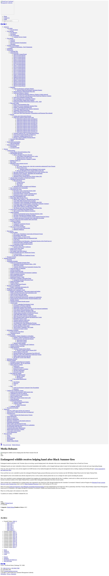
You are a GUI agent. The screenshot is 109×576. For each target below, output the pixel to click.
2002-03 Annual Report (19, 85)
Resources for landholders (13, 285)
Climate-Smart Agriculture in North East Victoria (22, 177)
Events (8, 436)
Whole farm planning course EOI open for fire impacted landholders (30, 308)
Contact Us (6, 18)
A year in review (17, 254)
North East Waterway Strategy (21, 93)
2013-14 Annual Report (19, 70)
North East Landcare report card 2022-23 (27, 121)
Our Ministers (13, 32)
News (8, 435)
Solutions (6, 558)
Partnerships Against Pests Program (22, 307)
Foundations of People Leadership (22, 305)
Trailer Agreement (21, 405)
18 (16, 542)
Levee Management (12, 432)
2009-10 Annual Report (19, 75)
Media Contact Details (12, 441)
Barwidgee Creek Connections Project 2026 (24, 190)
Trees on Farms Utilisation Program (19, 295)
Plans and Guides (14, 103)
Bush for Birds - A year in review (21, 236)
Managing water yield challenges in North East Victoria (27, 354)
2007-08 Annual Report (19, 78)
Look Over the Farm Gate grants (18, 294)
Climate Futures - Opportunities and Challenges (22, 344)
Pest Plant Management (19, 374)
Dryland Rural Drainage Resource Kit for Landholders (21, 425)
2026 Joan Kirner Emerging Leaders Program (24, 315)
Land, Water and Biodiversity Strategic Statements (26, 108)
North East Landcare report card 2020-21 (27, 124)
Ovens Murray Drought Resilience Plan (20, 152)
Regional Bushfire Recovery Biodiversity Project (22, 252)
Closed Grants (13, 303)
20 (16, 540)
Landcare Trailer (17, 403)
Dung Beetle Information (16, 275)
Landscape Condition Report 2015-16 (22, 136)
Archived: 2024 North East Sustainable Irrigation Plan (27, 267)
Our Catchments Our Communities (19, 188)
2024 (14, 532)
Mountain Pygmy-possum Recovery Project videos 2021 (27, 176)
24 (16, 534)
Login (5, 19)
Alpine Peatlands (14, 212)
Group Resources (14, 399)
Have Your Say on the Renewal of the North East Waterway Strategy (34, 96)
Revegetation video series (19, 235)
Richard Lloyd (9, 503)
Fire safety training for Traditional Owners (24, 255)
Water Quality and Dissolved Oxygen (16, 423)
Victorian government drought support (19, 301)
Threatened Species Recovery (17, 179)
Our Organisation (14, 35)
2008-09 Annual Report (19, 77)
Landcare (12, 39)
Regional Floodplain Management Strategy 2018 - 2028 (27, 101)
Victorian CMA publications (17, 139)
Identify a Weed (21, 376)
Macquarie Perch (17, 180)
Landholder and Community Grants (16, 290)
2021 (14, 537)
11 (16, 532)
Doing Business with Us (13, 144)
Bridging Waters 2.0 (15, 160)
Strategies (12, 87)
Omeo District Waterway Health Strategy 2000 (25, 206)
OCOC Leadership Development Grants (23, 304)
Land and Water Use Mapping (17, 268)
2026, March (10, 530)
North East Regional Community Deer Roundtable (26, 387)
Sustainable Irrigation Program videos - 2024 (24, 264)
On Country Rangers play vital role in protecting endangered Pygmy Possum (36, 166)
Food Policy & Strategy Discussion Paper (20, 278)
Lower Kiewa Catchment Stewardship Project (21, 209)
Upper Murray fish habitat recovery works (27, 156)
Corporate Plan (14, 51)
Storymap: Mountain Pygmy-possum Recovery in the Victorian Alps (30, 172)
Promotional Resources (16, 400)
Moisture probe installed (19, 343)
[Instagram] (6, 24)
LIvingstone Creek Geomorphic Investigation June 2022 (27, 202)
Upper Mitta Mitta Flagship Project (19, 198)
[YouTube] (5, 24)
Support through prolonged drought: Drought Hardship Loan (25, 298)
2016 (14, 544)
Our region (10, 28)
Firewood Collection (18, 372)
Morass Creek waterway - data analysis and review (26, 199)
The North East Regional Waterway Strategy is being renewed (32, 94)
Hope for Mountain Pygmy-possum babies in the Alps (30, 170)
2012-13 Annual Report (19, 71)
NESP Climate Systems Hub (20, 351)
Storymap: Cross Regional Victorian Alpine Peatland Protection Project (31, 216)
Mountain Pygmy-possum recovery (19, 163)
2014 (14, 547)
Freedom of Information (13, 45)
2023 (14, 534)
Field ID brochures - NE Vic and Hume (20, 363)
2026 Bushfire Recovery (16, 153)
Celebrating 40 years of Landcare (18, 393)
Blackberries (20, 377)
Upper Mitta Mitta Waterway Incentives (23, 314)
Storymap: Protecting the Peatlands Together (24, 215)
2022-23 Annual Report (19, 57)
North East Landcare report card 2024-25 (27, 119)
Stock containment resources (17, 274)
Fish (11, 380)
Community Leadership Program (21, 223)
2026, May (10, 527)
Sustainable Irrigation (12, 261)
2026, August (10, 522)
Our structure (10, 31)
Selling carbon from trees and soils (22, 356)
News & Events (8, 433)
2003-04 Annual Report (19, 84)
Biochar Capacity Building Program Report (24, 137)
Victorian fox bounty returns (20, 328)
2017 (14, 542)
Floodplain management (13, 422)
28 (16, 537)
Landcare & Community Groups (15, 390)
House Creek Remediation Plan (21, 104)
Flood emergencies (12, 416)
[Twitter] (3, 24)
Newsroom (16, 165)
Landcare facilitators (15, 221)
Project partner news (22, 167)
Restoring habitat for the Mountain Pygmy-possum (32, 169)
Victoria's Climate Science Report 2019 (26, 350)
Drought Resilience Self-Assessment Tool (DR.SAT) (26, 353)
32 (16, 535)
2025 (14, 531)
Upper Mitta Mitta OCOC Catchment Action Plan (25, 205)
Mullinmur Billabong (18, 229)
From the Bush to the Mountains (21, 175)
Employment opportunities (13, 142)
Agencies (12, 41)
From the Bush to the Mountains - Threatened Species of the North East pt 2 (32, 241)
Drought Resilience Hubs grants (21, 326)
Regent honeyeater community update (22, 242)
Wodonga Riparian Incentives (20, 321)
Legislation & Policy (18, 367)
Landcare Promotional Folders (21, 402)
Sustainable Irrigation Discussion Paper (23, 280)
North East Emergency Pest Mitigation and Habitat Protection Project (26, 486)
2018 (14, 541)
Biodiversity (16, 366)
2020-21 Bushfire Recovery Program (22, 154)
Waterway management (13, 419)
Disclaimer (3, 574)
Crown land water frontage (14, 430)
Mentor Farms (17, 222)
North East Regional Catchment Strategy (23, 88)
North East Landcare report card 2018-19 (27, 127)
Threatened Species (15, 333)
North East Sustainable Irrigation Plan (22, 97)
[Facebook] (1, 24)
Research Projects (11, 257)
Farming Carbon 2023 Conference (22, 246)
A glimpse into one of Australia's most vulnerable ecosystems (28, 218)
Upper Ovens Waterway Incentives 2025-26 (24, 311)
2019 (14, 540)
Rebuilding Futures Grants (20, 318)
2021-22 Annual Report (19, 58)
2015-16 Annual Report (19, 67)
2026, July (9, 524)
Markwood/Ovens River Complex (15, 429)
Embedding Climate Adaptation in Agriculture (21, 336)
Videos (12, 140)
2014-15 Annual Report (19, 68)
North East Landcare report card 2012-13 (27, 131)
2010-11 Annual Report (19, 74)
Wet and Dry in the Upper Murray (22, 357)
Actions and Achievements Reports (22, 116)
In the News (16, 239)
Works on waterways (12, 418)
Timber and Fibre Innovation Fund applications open (23, 292)
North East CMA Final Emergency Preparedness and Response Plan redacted (32, 113)
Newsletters (10, 439)
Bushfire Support (14, 300)
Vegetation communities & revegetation (20, 361)
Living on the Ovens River (17, 331)
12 (16, 521)
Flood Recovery (11, 413)
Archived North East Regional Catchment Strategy (29, 90)
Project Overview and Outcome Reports (23, 338)
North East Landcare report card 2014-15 (27, 129)
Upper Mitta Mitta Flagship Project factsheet (24, 200)
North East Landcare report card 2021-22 (27, 123)
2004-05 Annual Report (19, 83)
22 (16, 541)
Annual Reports (14, 52)
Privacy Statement (11, 574)
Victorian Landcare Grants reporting (19, 395)
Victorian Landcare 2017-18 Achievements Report (26, 133)
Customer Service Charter (19, 37)
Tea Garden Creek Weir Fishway (18, 251)
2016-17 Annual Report (19, 65)
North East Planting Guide (17, 281)
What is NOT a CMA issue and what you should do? (20, 412)
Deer (11, 386)
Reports (12, 114)
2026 (14, 521)
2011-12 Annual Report (19, 73)
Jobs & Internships (15, 143)
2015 (14, 545)
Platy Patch (13, 162)
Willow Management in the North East (23, 111)
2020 (14, 538)
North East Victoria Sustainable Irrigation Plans (25, 106)
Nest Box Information (18, 370)
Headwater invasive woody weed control (23, 195)
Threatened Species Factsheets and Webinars (24, 186)
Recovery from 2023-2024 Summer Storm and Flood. (23, 219)
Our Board (13, 34)
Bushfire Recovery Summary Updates (26, 159)
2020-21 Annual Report (19, 60)
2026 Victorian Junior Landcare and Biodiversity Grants (27, 317)
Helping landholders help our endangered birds (25, 238)
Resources (16, 389)
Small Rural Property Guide (17, 277)
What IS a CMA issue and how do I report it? (18, 410)
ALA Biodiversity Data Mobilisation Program (24, 323)
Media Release (11, 507)
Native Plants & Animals (16, 364)
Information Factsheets (12, 330)
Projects (6, 149)
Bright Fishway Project (16, 249)
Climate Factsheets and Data (17, 346)
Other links (19, 185)
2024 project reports (18, 265)
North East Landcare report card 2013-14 (27, 130)
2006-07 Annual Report (19, 80)
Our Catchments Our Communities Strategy (24, 98)
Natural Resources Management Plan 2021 (24, 91)
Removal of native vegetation (20, 369)
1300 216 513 (6, 568)
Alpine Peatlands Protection (31, 484)
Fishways (15, 383)
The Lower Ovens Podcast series (21, 228)
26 (16, 544)
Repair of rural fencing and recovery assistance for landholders (26, 297)
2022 (14, 535)
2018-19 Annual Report (19, 62)
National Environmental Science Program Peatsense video (28, 213)
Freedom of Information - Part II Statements (21, 47)
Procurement (13, 146)
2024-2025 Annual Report (20, 54)
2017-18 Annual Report (19, 64)
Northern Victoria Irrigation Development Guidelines (23, 272)
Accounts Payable (14, 147)
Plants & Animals (11, 360)
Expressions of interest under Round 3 (23, 244)
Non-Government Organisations (18, 42)
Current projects (11, 150)
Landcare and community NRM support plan (21, 392)
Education (12, 44)
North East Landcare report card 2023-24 (27, 120)
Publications (10, 50)
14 (16, 538)
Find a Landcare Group (16, 396)
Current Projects (21, 182)
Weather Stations (14, 282)
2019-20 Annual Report (19, 61)
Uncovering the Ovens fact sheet (21, 192)
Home (5, 16)
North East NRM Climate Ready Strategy (23, 100)
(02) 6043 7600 (15, 568)
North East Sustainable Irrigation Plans (20, 262)
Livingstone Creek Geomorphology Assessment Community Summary (31, 203)
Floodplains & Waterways (10, 559)
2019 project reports (22, 341)
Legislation (10, 48)
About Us (6, 27)
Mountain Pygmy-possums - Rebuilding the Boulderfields (27, 173)
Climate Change (11, 334)
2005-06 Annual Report (19, 81)
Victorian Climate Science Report (21, 349)
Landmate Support (15, 406)
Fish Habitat (16, 382)
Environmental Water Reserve (14, 426)
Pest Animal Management (19, 379)
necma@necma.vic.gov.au (10, 571)
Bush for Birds (14, 232)
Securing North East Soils (16, 245)
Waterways (6, 409)
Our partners (10, 38)
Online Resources (14, 347)
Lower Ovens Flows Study (17, 248)
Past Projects (20, 183)
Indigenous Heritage (12, 359)
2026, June (10, 525)
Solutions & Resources (9, 258)
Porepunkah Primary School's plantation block (25, 193)
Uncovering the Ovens (16, 189)
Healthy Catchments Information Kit (22, 107)
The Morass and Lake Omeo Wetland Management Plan (27, 208)
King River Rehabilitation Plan (18, 196)
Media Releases (11, 438)
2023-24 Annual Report (19, 55)
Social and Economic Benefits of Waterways (24, 134)
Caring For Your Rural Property (18, 284)
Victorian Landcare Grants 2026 (21, 320)
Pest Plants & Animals (15, 373)
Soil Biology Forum (18, 225)
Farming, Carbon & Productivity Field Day (24, 337)
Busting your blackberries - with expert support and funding (25, 291)
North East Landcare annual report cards (23, 117)
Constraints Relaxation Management (16, 428)
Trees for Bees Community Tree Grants (23, 327)
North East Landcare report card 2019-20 (27, 126)
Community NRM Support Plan (21, 110)
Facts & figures (14, 29)
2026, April (10, 528)
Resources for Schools (12, 407)
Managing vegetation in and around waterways (19, 420)
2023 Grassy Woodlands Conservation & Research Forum (28, 234)
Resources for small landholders (15, 288)
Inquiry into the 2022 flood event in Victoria (21, 415)
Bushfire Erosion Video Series (24, 157)
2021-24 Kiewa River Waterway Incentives (24, 211)
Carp (14, 384)
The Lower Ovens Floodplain (17, 226)
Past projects (10, 231)
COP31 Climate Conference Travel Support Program (26, 324)
